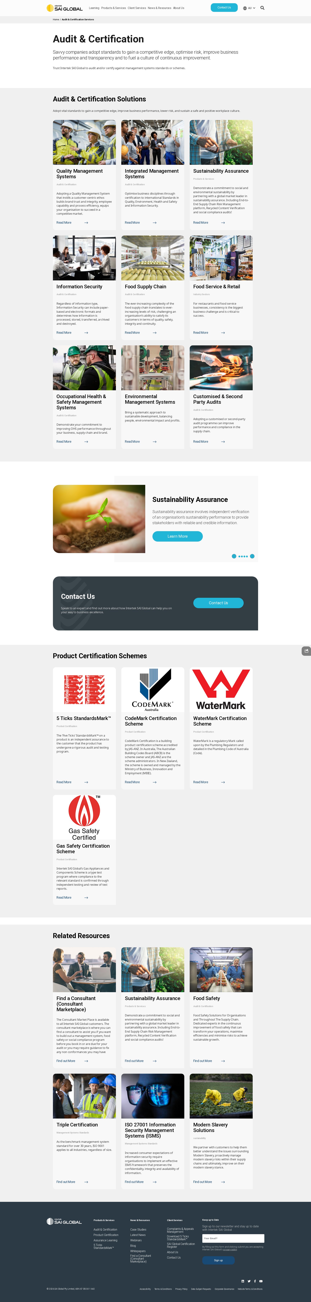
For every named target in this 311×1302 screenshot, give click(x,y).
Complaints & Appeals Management (180, 1230)
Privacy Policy (181, 1289)
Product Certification (67, 726)
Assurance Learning (105, 1240)
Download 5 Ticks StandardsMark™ (178, 1238)
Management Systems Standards (73, 1132)
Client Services (137, 8)
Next (252, 556)
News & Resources (159, 8)
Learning (94, 8)
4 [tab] (247, 556)
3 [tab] (244, 556)
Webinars (136, 1240)
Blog (133, 1245)
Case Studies (138, 1229)
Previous (234, 556)
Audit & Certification (66, 184)
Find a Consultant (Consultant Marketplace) (140, 1258)
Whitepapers (138, 1251)
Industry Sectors (201, 294)
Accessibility (145, 1289)
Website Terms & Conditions (250, 1289)
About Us (178, 8)
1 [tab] (239, 556)
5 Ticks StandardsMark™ (104, 1246)
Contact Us (224, 7)
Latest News (138, 1235)
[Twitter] (249, 1281)
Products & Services (113, 8)
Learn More (178, 536)
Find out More (66, 1061)
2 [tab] (242, 556)
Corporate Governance (224, 1289)
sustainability (199, 1138)
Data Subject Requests (201, 1289)
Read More (64, 222)
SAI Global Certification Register (181, 1245)
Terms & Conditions (163, 1289)
